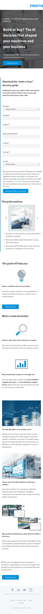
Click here (17, 181)
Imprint (12, 600)
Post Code (6, 152)
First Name (6, 115)
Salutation (6, 106)
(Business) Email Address (10, 133)
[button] (5, 218)
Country (5, 161)
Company (6, 143)
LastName (6, 124)
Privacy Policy (21, 600)
